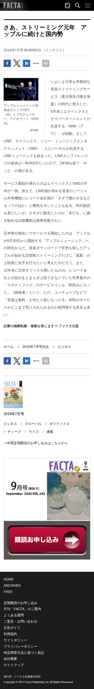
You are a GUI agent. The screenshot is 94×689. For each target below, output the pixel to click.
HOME (9, 579)
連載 (50, 432)
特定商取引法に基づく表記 (24, 653)
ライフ (34, 432)
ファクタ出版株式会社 (27, 676)
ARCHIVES (12, 585)
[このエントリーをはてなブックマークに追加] (26, 63)
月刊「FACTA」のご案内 (22, 609)
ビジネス (64, 347)
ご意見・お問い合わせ (20, 621)
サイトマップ (14, 665)
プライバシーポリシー (20, 646)
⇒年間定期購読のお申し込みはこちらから (36, 443)
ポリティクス (59, 424)
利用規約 (10, 634)
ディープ (14, 432)
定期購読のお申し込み (20, 603)
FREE (8, 592)
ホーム (9, 347)
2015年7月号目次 (35, 347)
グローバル (33, 424)
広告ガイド (12, 628)
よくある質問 (14, 615)
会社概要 (10, 659)
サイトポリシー (15, 640)
